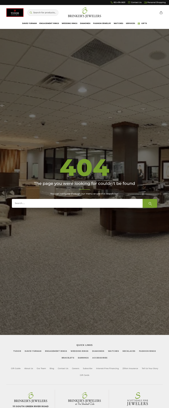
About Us (28, 368)
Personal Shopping (156, 2)
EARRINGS (83, 358)
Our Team (41, 368)
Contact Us (136, 2)
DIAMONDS (98, 351)
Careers (75, 368)
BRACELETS (68, 358)
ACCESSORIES (99, 358)
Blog (52, 368)
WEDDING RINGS (79, 351)
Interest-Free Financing (107, 368)
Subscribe (87, 368)
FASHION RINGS (147, 351)
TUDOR (17, 351)
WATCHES (113, 351)
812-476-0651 (119, 2)
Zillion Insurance (130, 368)
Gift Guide (16, 368)
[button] (42, 12)
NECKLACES (129, 351)
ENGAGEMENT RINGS (56, 351)
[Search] (150, 203)
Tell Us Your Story (150, 368)
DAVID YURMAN (33, 351)
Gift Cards (84, 375)
